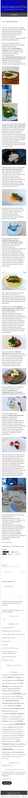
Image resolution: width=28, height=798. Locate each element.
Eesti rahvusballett (7, 683)
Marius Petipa (9, 719)
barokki (15, 677)
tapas (14, 749)
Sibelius (13, 737)
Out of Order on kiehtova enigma (10, 648)
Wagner (3, 758)
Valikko (14, 14)
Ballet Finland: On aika (7, 660)
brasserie (23, 677)
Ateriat (7, 564)
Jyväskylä (19, 698)
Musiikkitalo (5, 721)
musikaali (20, 721)
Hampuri (10, 688)
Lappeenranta (14, 717)
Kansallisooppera (7, 703)
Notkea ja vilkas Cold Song (8, 637)
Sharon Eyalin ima (6, 641)
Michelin (17, 719)
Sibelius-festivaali (19, 737)
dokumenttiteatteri (12, 680)
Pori (16, 729)
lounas (3, 719)
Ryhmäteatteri (13, 733)
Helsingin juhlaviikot (8, 691)
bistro (19, 677)
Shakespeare (21, 735)
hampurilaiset (17, 688)
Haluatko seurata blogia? (14, 769)
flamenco (10, 686)
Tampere (18, 566)
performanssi (16, 727)
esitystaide (14, 683)
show (10, 737)
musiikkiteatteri (12, 721)
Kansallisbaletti (12, 700)
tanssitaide (7, 749)
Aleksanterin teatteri (18, 675)
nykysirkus (11, 724)
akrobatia (10, 674)
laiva (9, 716)
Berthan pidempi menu (7, 572)
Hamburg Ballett (18, 686)
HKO (11, 696)
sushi (14, 741)
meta (13, 719)
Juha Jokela (14, 698)
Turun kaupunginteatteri (16, 756)
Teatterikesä (19, 752)
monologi (22, 719)
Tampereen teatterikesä (17, 744)
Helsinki (17, 693)
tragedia (23, 754)
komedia (4, 708)
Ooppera (10, 727)
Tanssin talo (20, 746)
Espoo (18, 683)
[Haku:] (14, 619)
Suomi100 (12, 739)
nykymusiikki (5, 724)
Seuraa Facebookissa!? (14, 665)
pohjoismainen (11, 729)
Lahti (6, 717)
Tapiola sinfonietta (19, 749)
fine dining (9, 566)
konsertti (10, 708)
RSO (9, 733)
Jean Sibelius (16, 696)
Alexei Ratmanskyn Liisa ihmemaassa (11, 631)
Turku (8, 756)
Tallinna (18, 741)
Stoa (9, 739)
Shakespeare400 (5, 737)
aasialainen (5, 675)
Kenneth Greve (5, 705)
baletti (10, 677)
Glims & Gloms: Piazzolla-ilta (9, 656)
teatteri (4, 752)
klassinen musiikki (15, 706)
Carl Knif (4, 680)
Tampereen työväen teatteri (9, 746)
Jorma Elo (9, 698)
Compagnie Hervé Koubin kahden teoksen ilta (13, 634)
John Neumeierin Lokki (8, 627)
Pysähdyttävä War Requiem (22, 572)
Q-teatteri (9, 731)
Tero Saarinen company (16, 754)
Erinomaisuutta (14, 7)
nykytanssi (20, 724)
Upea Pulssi (5, 644)
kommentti (19, 596)
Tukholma (4, 756)
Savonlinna (19, 733)
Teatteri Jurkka (11, 752)
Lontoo (20, 717)
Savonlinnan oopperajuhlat (9, 735)
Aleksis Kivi (4, 677)
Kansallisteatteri (19, 703)
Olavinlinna (4, 727)
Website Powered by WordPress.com (13, 793)
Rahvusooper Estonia (16, 731)
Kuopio (16, 708)
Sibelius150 (5, 739)
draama (21, 680)
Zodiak (7, 758)
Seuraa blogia (6, 783)
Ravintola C (13, 566)
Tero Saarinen (6, 754)
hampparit (5, 688)
